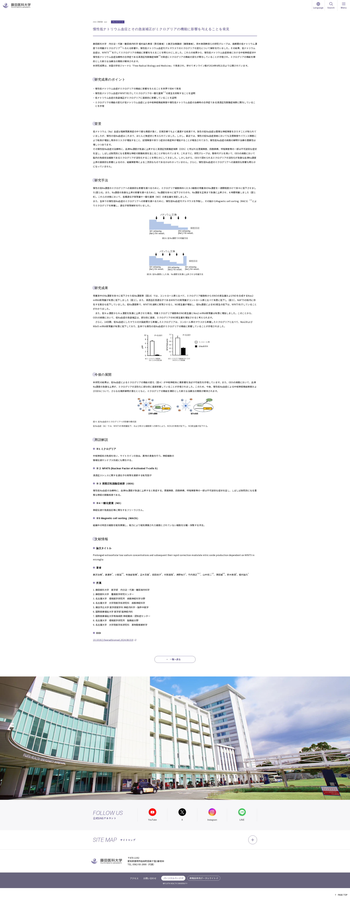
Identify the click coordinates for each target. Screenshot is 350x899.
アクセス (134, 878)
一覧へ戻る (175, 659)
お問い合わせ (149, 878)
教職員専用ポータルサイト (203, 878)
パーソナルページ (172, 878)
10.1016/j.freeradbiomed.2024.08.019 (113, 639)
